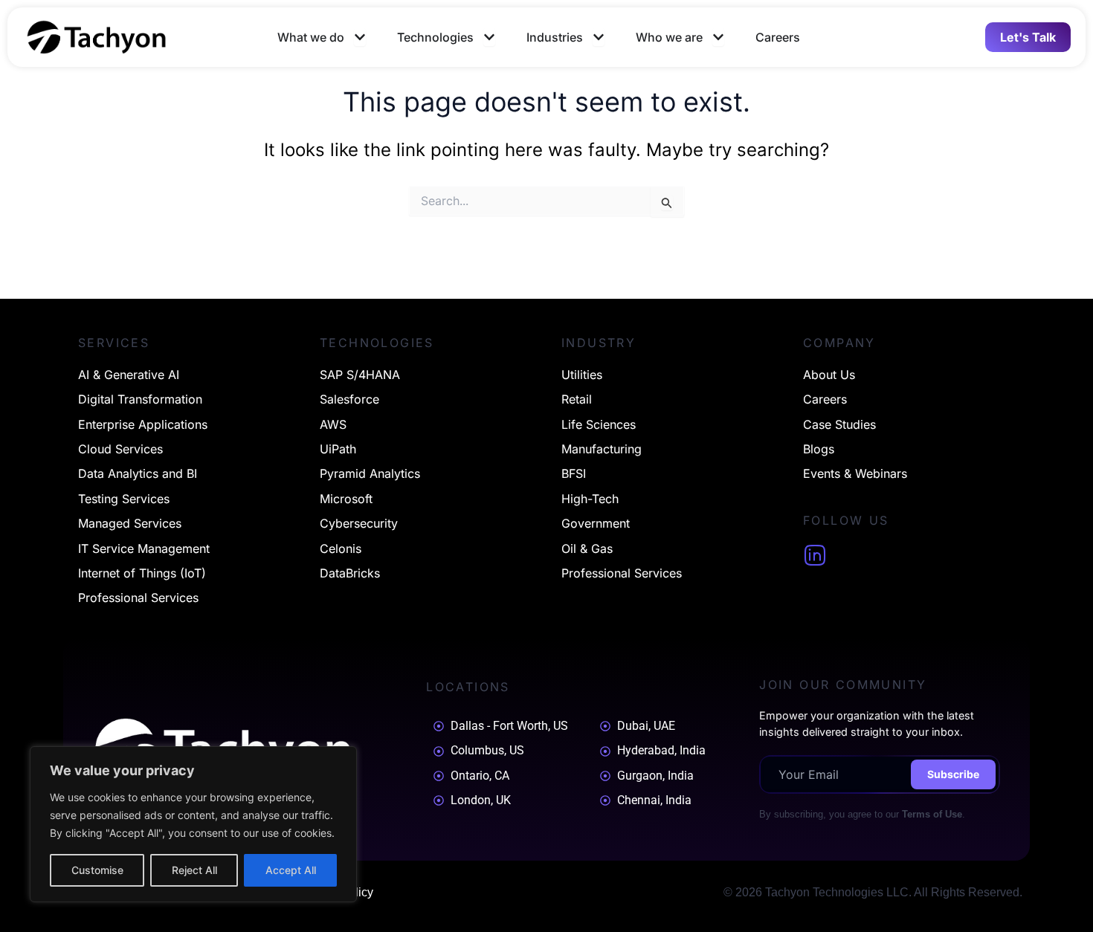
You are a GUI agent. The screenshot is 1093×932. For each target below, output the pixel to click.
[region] (193, 824)
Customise (97, 870)
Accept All (290, 870)
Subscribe (953, 774)
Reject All (194, 870)
